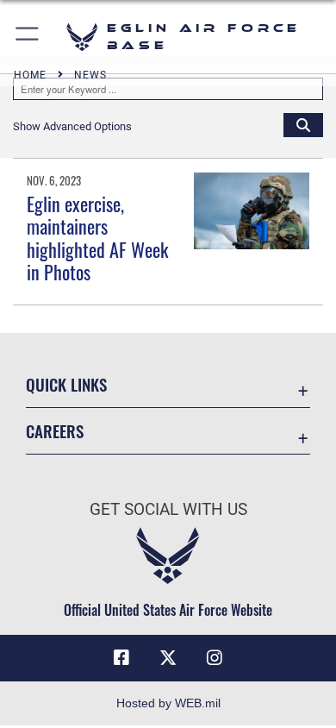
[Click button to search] (303, 124)
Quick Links (66, 384)
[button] (28, 36)
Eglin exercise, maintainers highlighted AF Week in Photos (97, 238)
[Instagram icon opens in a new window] (214, 658)
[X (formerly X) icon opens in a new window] (168, 658)
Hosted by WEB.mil (168, 703)
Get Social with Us (168, 509)
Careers (55, 430)
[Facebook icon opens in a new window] (121, 658)
